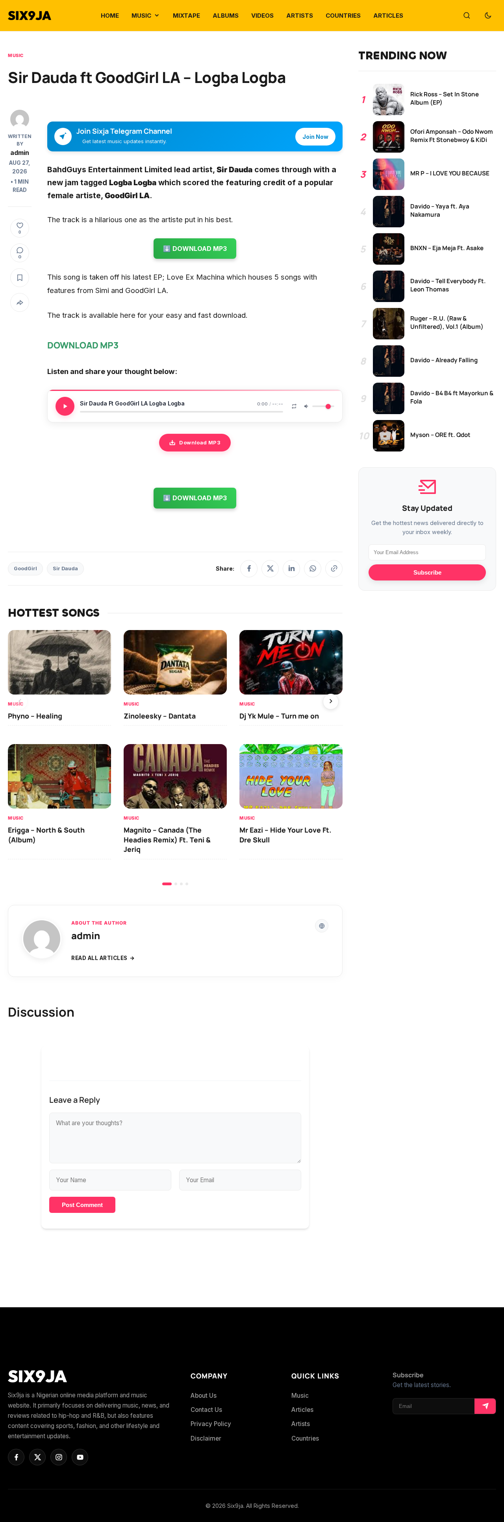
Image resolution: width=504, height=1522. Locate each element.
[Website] (321, 925)
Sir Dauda (65, 568)
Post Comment (82, 1204)
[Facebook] (249, 568)
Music (16, 55)
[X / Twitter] (270, 568)
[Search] (466, 15)
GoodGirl (25, 568)
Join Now (315, 136)
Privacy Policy (211, 1424)
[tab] (167, 884)
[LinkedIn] (291, 568)
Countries (305, 1438)
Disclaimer (206, 1438)
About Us (204, 1395)
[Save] (19, 277)
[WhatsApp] (312, 568)
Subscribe (427, 572)
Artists (300, 1424)
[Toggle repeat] (294, 406)
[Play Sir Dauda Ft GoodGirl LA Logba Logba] (65, 406)
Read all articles (99, 958)
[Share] (19, 302)
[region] (175, 757)
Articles (302, 1409)
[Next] (331, 701)
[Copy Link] (334, 568)
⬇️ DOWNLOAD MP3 (195, 248)
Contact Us (206, 1409)
